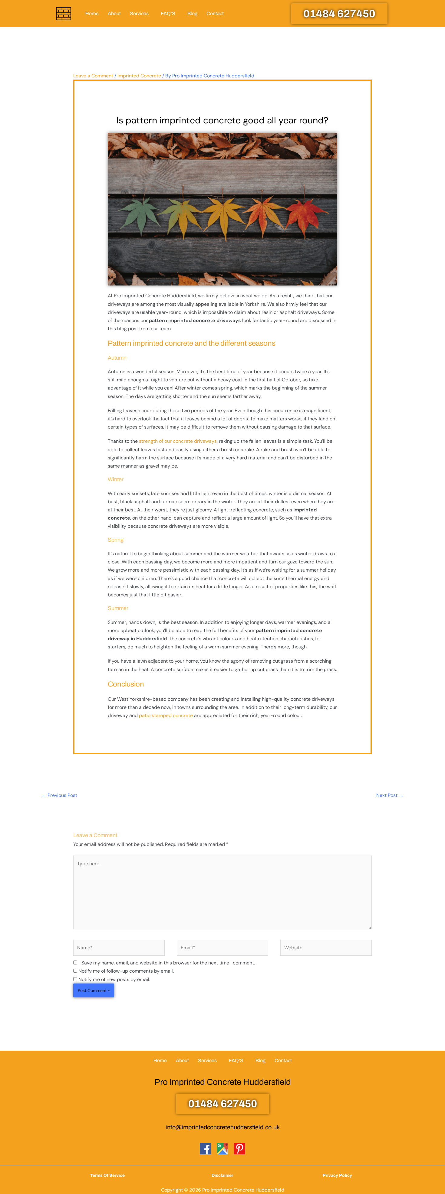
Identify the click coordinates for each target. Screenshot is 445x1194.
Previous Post (59, 795)
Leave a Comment (93, 76)
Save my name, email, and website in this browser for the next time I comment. (168, 963)
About (114, 13)
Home (92, 13)
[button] (140, 14)
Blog (192, 13)
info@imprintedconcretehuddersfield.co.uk (223, 1127)
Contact (215, 13)
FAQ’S (168, 13)
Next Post (390, 795)
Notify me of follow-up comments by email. (126, 971)
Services (139, 13)
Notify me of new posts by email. (114, 979)
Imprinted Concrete (139, 76)
